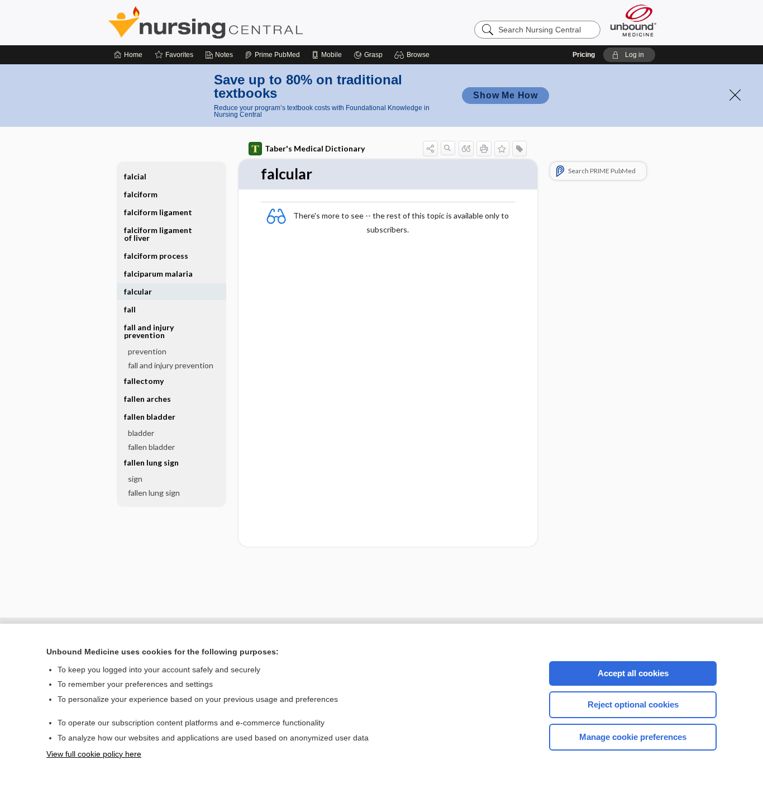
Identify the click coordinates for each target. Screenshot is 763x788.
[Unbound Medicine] (633, 20)
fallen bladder (151, 447)
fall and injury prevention (170, 365)
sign (135, 478)
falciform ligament (158, 212)
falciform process (156, 255)
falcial (135, 176)
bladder (141, 433)
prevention (147, 351)
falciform (141, 194)
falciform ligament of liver (158, 234)
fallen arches (147, 399)
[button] (413, 54)
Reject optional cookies (633, 704)
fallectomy (144, 381)
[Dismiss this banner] (735, 95)
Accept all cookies (633, 673)
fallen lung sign (154, 492)
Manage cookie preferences (632, 737)
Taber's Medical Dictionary (315, 148)
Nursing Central (247, 22)
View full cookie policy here (93, 753)
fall (130, 309)
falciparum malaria (158, 273)
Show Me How (505, 95)
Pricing (584, 55)
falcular (138, 291)
